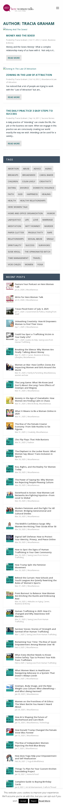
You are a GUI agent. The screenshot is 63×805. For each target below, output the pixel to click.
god (20, 194)
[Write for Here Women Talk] (9, 299)
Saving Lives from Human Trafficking (31, 556)
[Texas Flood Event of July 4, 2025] (9, 310)
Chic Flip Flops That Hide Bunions (32, 439)
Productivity (35, 232)
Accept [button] (23, 801)
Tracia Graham (21, 40)
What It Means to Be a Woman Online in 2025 (35, 412)
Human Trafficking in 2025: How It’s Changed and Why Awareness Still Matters (33, 614)
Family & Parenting (35, 373)
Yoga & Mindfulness (35, 761)
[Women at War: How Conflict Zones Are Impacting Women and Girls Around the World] (9, 366)
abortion (13, 168)
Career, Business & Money (38, 355)
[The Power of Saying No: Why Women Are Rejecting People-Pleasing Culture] (9, 481)
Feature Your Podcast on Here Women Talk (34, 285)
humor (51, 213)
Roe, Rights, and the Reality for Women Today (35, 468)
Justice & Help (32, 340)
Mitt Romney (32, 226)
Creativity (31, 432)
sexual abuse (35, 239)
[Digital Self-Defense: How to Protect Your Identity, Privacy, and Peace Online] (9, 538)
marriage (47, 219)
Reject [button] (33, 801)
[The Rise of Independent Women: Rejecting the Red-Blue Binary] (9, 745)
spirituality (14, 245)
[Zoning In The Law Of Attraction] (31, 69)
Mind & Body (33, 403)
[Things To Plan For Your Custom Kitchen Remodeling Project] (9, 770)
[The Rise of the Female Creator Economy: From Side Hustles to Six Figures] (9, 426)
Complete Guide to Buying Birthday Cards (33, 783)
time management (18, 258)
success (29, 245)
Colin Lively (28, 181)
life (27, 219)
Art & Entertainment (34, 787)
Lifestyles (19, 357)
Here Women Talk (18, 207)
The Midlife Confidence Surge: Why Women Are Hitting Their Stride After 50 (35, 525)
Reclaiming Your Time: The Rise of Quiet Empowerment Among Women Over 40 (35, 643)
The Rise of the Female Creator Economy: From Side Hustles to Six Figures (32, 427)
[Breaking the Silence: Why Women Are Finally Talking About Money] (9, 351)
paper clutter (16, 232)
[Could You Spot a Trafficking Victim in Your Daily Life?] (9, 336)
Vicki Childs (14, 264)
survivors (44, 245)
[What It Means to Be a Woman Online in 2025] (9, 413)
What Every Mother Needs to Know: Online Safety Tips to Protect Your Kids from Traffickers (35, 657)
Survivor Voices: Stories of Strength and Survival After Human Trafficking (35, 630)
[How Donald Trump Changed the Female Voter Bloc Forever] (9, 732)
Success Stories (48, 118)
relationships (16, 239)
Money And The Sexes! (20, 35)
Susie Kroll (14, 251)
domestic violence (43, 187)
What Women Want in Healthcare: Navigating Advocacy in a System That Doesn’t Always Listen (35, 673)
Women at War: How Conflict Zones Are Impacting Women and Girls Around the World (35, 367)
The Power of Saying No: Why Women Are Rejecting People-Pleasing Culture (34, 481)
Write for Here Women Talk (29, 297)
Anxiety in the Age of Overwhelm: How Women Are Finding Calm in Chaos (34, 399)
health (12, 200)
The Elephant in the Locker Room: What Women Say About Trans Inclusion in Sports (35, 454)
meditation (14, 226)
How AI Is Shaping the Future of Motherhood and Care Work (31, 718)
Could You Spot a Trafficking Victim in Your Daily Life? (34, 335)
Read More (14, 57)
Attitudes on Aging (35, 601)
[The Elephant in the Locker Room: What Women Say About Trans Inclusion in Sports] (9, 453)
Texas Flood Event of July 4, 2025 (31, 308)
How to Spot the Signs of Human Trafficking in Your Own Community (33, 551)
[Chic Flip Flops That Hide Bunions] (9, 441)
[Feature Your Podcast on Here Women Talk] (9, 286)
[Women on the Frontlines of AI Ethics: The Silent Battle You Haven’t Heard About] (9, 703)
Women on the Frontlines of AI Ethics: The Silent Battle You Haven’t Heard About (34, 704)
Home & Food (33, 774)
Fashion (31, 442)
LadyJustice (14, 219)
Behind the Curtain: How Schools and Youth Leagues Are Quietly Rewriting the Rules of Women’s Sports (36, 580)
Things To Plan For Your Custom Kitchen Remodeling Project (35, 770)
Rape (49, 232)
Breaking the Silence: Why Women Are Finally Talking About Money (34, 351)
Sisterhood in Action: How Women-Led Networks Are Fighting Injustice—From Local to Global (35, 495)
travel (36, 258)
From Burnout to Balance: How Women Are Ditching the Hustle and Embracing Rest (35, 596)
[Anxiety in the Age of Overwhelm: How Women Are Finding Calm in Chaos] (9, 400)
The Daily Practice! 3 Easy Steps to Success (29, 112)
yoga (40, 264)
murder (48, 226)
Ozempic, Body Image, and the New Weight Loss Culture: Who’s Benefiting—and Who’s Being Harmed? (35, 688)
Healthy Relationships (32, 200)
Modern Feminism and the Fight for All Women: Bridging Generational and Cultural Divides (35, 511)
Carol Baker (46, 175)
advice (37, 168)
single (50, 239)
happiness (32, 194)
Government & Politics (35, 312)
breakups (13, 175)
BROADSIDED (28, 175)
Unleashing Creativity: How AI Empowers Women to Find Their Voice (35, 322)
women (29, 264)
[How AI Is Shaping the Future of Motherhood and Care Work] (9, 719)
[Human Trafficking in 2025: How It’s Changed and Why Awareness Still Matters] (9, 613)
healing (46, 194)
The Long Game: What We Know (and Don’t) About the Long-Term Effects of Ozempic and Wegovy (35, 385)
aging (48, 168)
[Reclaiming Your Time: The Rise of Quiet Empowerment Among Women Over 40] (9, 643)
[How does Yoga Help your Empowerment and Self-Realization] (9, 757)
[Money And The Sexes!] (31, 29)
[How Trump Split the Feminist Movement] (9, 566)
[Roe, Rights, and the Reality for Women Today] (9, 468)
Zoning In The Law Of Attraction (29, 75)
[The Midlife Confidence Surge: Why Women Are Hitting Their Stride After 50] (9, 525)
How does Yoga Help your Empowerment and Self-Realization (36, 757)
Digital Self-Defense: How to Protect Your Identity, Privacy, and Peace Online (35, 538)
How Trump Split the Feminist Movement (30, 566)
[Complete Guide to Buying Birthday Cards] (9, 783)
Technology (44, 722)
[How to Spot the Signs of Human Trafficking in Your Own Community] (9, 551)
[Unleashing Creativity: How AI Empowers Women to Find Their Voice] (9, 323)
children (13, 181)
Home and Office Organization (25, 213)
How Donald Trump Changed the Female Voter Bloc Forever (36, 731)
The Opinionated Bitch (37, 251)
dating (12, 187)
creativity (45, 181)
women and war (21, 375)
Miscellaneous (32, 289)
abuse (26, 168)
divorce (24, 187)
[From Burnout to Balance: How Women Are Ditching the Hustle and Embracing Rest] (9, 595)
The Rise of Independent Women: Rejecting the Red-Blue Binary (32, 744)
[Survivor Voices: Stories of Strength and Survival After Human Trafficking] (9, 631)
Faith (11, 194)
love (35, 219)
